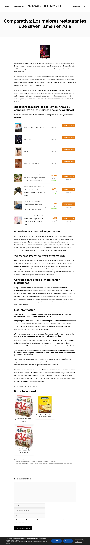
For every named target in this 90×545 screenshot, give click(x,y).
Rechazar (68, 541)
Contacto (76, 6)
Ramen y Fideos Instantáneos (25, 460)
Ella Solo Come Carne (31, 163)
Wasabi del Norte (45, 6)
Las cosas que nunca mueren (34, 127)
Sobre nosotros (18, 6)
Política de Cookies (13, 540)
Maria (26, 151)
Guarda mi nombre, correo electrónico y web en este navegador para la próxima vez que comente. (44, 521)
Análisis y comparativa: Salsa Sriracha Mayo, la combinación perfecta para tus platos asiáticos (44, 463)
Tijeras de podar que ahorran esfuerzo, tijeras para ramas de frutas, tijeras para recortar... (34, 177)
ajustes (8, 543)
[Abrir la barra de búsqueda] (84, 6)
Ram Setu (27, 139)
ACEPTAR (56, 541)
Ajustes (79, 541)
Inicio (7, 6)
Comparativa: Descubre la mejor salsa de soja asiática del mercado (36, 461)
